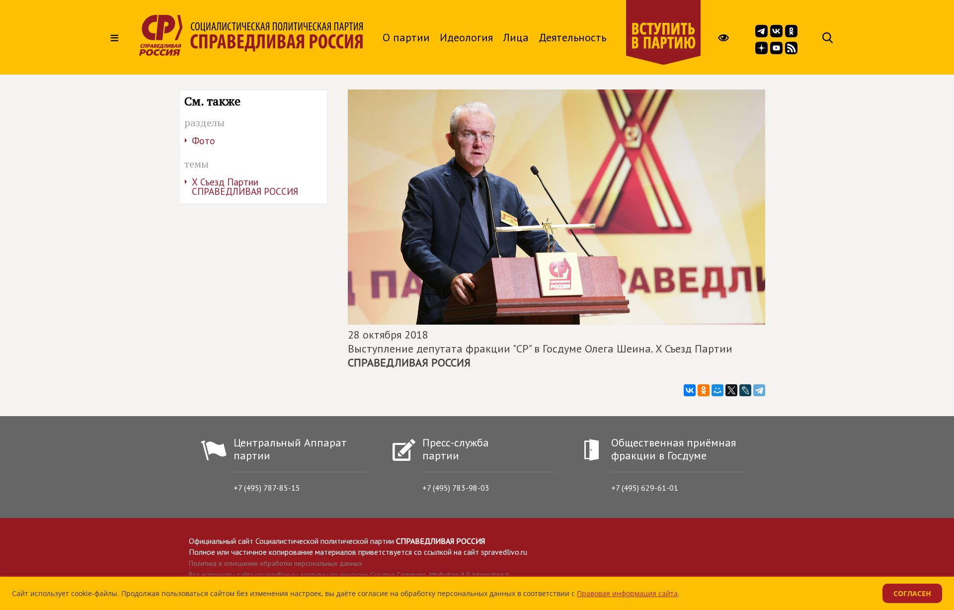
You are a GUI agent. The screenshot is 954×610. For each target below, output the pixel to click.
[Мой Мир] (717, 390)
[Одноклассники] (704, 390)
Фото (203, 141)
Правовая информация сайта (627, 593)
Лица (516, 37)
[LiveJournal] (745, 390)
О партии (406, 37)
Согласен (912, 593)
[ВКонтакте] (690, 390)
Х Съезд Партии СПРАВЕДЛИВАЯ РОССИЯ (245, 186)
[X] (731, 390)
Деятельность (572, 37)
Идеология (466, 37)
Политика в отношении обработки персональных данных (275, 563)
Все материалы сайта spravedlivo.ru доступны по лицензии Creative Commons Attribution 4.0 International (349, 574)
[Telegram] (759, 390)
